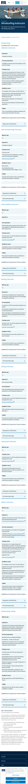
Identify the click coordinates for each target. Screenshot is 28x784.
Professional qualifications (6, 37)
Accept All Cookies (15, 782)
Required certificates (9, 124)
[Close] (25, 768)
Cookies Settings (15, 775)
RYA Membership (8, 199)
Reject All (16, 778)
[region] (14, 775)
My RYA (17, 2)
